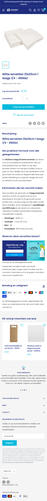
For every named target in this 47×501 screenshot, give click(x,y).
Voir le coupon (14, 254)
